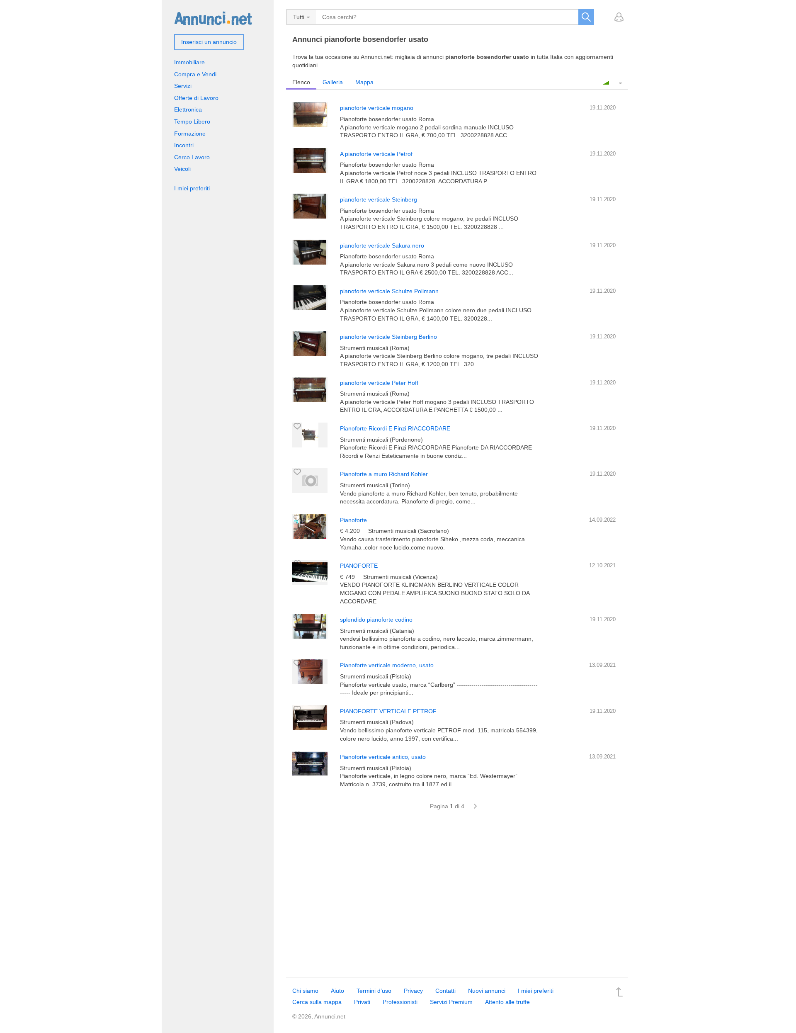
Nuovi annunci (486, 990)
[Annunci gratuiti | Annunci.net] (213, 18)
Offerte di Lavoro (196, 98)
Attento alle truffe (507, 1002)
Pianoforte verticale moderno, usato (387, 665)
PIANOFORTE (359, 565)
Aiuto (337, 990)
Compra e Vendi (195, 74)
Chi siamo (305, 990)
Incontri (184, 145)
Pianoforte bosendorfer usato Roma (387, 119)
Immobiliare (189, 62)
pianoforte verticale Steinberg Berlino (388, 336)
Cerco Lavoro (192, 157)
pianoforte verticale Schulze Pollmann (389, 291)
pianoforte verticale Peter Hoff (379, 382)
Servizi (183, 86)
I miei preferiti (192, 188)
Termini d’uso (374, 990)
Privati (362, 1002)
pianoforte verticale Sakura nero (382, 245)
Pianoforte (353, 520)
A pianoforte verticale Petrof (376, 154)
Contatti (445, 990)
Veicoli (182, 168)
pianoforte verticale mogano (376, 108)
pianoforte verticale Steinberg (378, 199)
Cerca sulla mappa (317, 1002)
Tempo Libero (192, 121)
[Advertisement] (457, 898)
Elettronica (188, 109)
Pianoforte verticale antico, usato (383, 756)
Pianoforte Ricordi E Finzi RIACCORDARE (395, 428)
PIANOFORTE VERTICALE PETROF (388, 711)
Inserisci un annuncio (209, 42)
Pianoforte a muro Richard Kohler (384, 474)
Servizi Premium (451, 1002)
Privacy (413, 990)
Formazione (190, 133)
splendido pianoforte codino (376, 619)
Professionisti (400, 1002)
